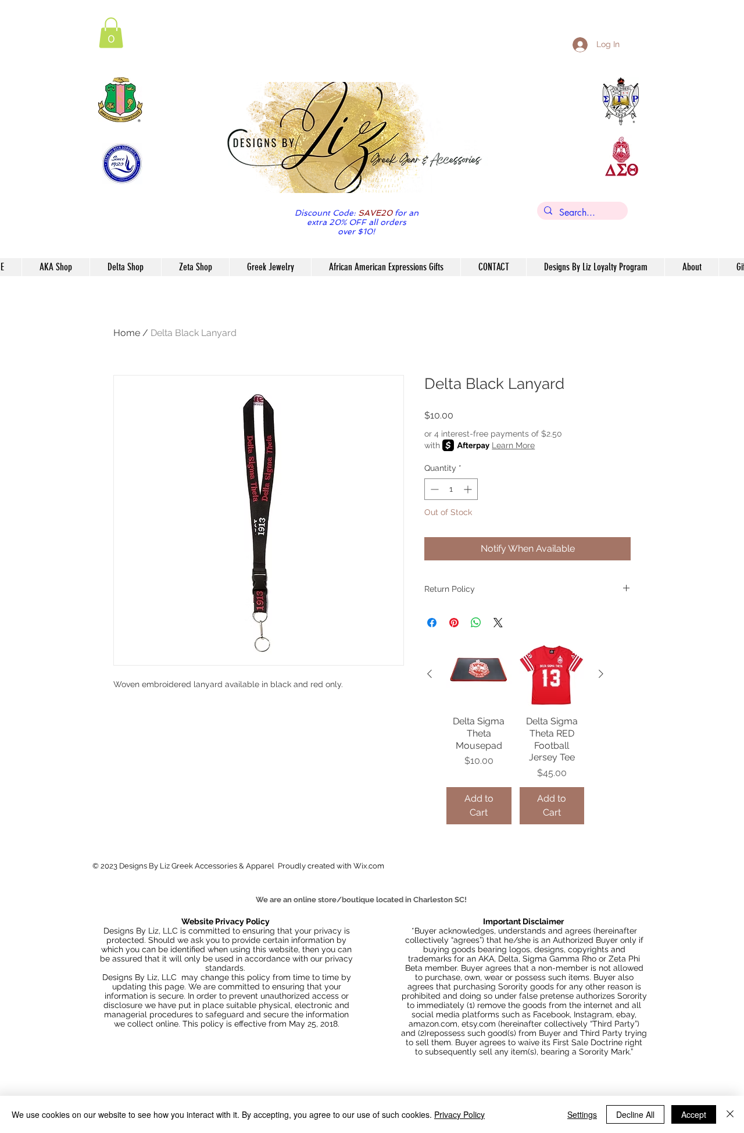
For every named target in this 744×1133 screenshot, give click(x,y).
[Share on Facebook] (432, 623)
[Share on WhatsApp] (476, 623)
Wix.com (368, 866)
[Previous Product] (430, 674)
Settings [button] (582, 1114)
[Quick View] (479, 674)
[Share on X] (498, 623)
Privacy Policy (459, 1114)
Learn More (513, 445)
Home (126, 332)
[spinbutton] (451, 489)
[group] (515, 733)
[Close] (730, 1114)
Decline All (635, 1114)
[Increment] (469, 489)
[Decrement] (433, 489)
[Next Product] (601, 674)
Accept (693, 1114)
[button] (111, 32)
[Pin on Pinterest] (454, 623)
